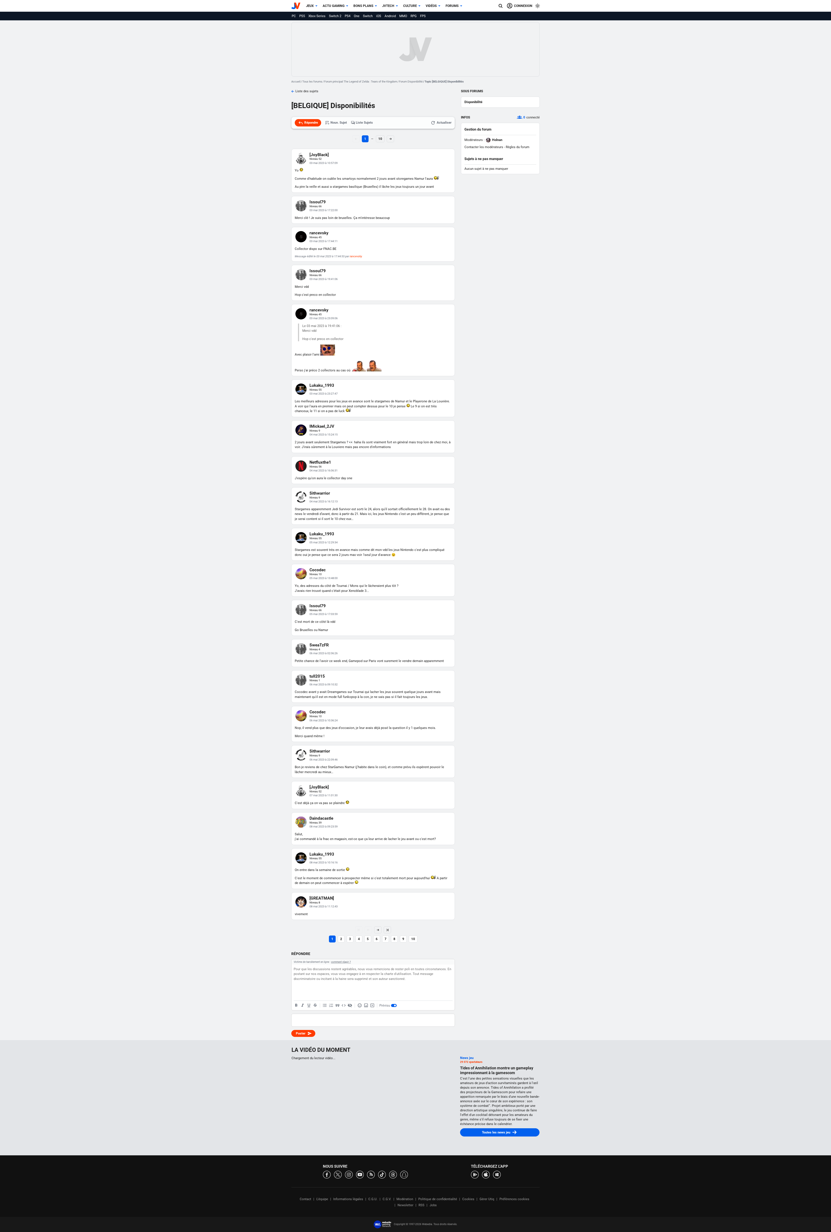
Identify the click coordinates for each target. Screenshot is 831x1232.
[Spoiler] (350, 1005)
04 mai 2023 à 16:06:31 (323, 470)
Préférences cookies (514, 1199)
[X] (338, 1174)
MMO (403, 16)
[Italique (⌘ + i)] (302, 1005)
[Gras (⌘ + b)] (296, 1005)
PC (294, 16)
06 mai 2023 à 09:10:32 (323, 684)
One (356, 16)
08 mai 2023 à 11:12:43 (323, 906)
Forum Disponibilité (411, 81)
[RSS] (371, 1174)
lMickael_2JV (321, 426)
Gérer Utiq (487, 1199)
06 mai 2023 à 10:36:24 (323, 720)
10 (380, 139)
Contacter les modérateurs (483, 147)
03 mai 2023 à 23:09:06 (323, 318)
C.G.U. (372, 1199)
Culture (410, 6)
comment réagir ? (341, 961)
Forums (452, 6)
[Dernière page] (387, 929)
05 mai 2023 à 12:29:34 (323, 542)
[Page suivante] (378, 929)
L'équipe (322, 1199)
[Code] (343, 1005)
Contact (305, 1199)
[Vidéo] (372, 1005)
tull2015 (317, 676)
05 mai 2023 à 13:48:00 (323, 578)
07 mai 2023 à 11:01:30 (323, 795)
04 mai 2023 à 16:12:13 (323, 501)
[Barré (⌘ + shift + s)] (315, 1005)
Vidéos (431, 6)
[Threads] (393, 1174)
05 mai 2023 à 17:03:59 (323, 614)
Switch (368, 16)
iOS (378, 16)
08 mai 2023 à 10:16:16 (323, 862)
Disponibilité (473, 102)
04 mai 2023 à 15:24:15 (323, 434)
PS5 (302, 16)
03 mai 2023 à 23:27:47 (323, 393)
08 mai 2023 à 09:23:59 (323, 826)
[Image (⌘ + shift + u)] (366, 1005)
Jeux (310, 6)
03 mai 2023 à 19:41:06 (323, 279)
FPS (423, 16)
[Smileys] (359, 1005)
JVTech (388, 6)
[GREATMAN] (321, 898)
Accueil (295, 81)
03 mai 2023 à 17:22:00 (323, 210)
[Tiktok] (382, 1174)
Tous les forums (312, 81)
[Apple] (486, 1174)
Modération (404, 1199)
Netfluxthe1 (320, 462)
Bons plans (363, 6)
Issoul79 (317, 201)
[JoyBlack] (319, 154)
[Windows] (497, 1174)
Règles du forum (517, 147)
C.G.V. (387, 1199)
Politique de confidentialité (437, 1199)
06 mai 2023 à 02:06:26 (323, 653)
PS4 (347, 16)
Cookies (468, 1199)
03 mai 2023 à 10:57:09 (323, 163)
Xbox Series (316, 16)
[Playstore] (475, 1174)
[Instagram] (349, 1174)
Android (390, 16)
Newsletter (405, 1205)
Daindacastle (321, 818)
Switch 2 (335, 16)
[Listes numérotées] (331, 1005)
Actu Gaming (334, 6)
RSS (421, 1205)
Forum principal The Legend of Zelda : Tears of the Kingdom (360, 81)
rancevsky (319, 232)
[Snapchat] (404, 1174)
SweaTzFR (319, 645)
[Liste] (324, 1005)
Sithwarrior (319, 493)
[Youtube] (360, 1174)
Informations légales (348, 1199)
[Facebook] (327, 1174)
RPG (414, 16)
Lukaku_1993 (321, 385)
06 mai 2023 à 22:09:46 (323, 759)
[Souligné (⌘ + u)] (308, 1005)
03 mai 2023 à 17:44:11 (323, 241)
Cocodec (317, 569)
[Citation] (337, 1005)
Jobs (433, 1205)
